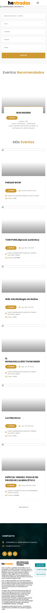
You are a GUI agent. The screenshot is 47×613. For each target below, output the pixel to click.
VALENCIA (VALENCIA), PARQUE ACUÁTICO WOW (23, 196)
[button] (2, 7)
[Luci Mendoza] (23, 397)
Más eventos (23, 507)
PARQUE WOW (13, 182)
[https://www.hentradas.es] (19, 2)
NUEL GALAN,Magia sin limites (21, 299)
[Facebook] (4, 554)
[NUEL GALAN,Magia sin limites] (23, 279)
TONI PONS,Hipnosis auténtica (22, 239)
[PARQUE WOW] (23, 162)
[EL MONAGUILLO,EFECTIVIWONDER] (23, 338)
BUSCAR (23, 55)
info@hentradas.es (13, 546)
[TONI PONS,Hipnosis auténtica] (23, 219)
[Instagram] (15, 554)
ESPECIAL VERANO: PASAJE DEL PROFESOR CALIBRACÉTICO (21, 479)
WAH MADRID (23, 112)
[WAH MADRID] (23, 96)
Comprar (12, 118)
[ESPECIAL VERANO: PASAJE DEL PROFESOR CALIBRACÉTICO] (23, 457)
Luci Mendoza (13, 417)
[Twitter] (10, 554)
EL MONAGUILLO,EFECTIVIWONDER (22, 360)
